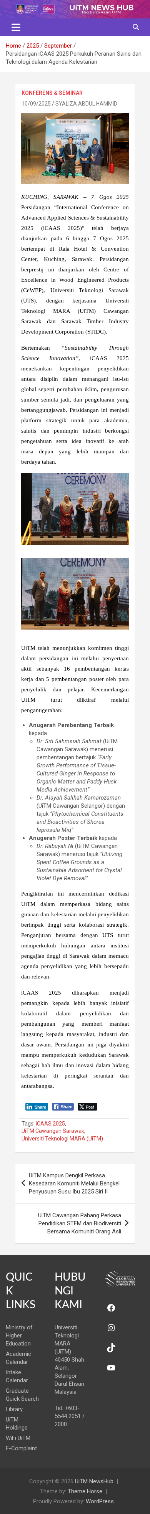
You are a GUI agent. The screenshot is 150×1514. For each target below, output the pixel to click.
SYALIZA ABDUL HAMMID (86, 104)
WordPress (100, 1501)
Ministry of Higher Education (19, 1335)
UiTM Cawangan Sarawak (53, 1131)
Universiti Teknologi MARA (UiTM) (62, 1139)
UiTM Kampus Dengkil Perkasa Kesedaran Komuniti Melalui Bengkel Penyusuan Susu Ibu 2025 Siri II (74, 1183)
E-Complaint (21, 1448)
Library (14, 1409)
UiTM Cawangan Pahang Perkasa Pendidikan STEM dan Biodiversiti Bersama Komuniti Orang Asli (79, 1223)
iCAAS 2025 (50, 1124)
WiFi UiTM (18, 1438)
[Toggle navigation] (16, 27)
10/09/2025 (36, 104)
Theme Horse (85, 1491)
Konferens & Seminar (52, 93)
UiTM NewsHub (94, 1481)
